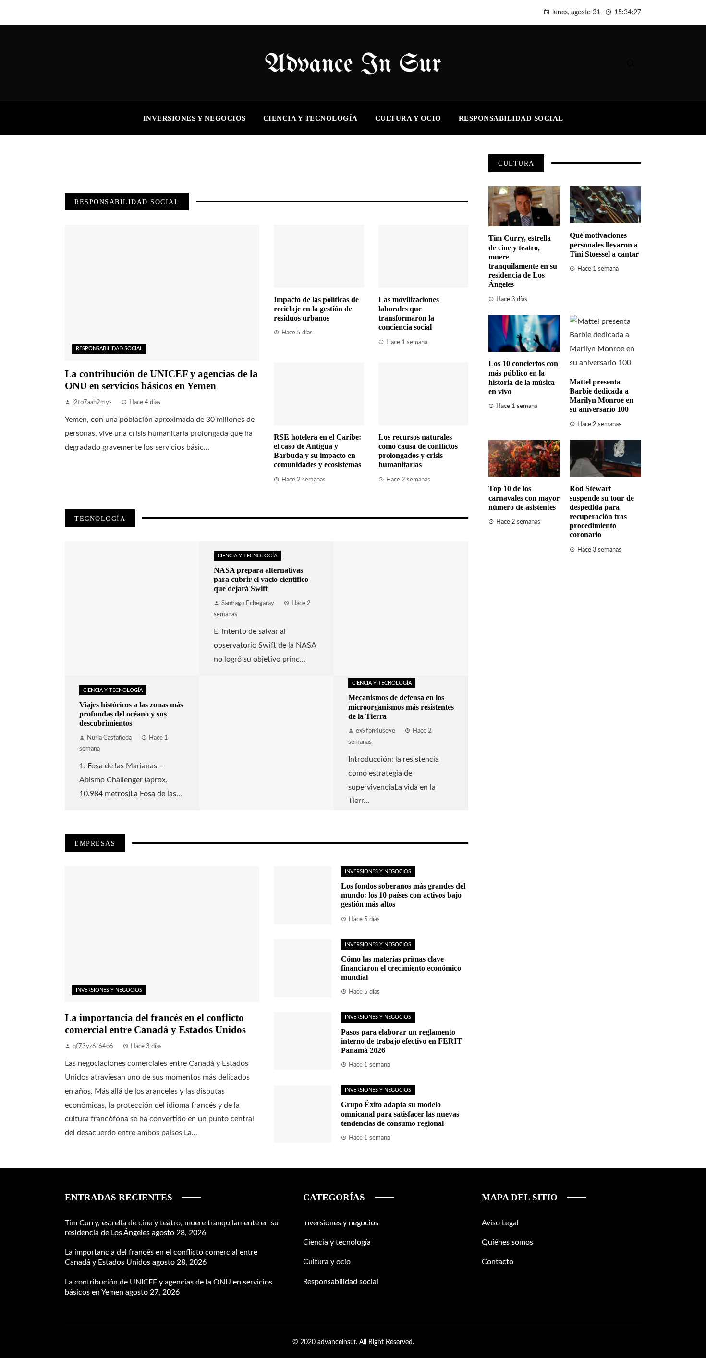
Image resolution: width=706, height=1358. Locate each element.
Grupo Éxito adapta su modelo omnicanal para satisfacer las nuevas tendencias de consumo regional (400, 1113)
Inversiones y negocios (109, 990)
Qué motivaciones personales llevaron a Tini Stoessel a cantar (604, 244)
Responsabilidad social (109, 348)
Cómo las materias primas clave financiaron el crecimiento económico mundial (401, 968)
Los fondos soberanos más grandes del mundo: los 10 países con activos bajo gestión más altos (403, 895)
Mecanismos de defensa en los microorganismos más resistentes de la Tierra (401, 706)
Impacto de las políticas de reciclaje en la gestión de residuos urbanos (316, 309)
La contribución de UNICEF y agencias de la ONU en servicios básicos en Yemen (161, 379)
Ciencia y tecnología (113, 690)
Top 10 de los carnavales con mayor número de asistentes (524, 497)
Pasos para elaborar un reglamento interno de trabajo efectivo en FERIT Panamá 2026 (401, 1041)
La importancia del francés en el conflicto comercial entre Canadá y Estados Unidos (155, 1023)
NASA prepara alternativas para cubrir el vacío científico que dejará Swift (261, 579)
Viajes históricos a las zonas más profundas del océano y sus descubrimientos (131, 714)
